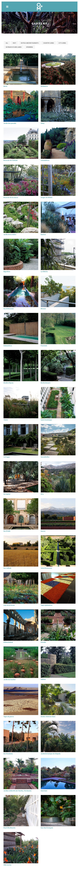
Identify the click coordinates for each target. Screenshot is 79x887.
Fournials (44, 346)
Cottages (6, 457)
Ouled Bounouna (46, 568)
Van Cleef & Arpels (47, 828)
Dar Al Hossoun (8, 309)
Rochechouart (45, 383)
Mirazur (43, 309)
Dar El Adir (6, 531)
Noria (5, 86)
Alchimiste (44, 86)
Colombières (45, 160)
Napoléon (6, 271)
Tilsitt (5, 420)
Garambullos (45, 457)
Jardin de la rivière (9, 234)
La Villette (44, 271)
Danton (43, 234)
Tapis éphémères (46, 605)
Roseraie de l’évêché (10, 160)
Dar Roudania (8, 754)
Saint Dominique (46, 420)
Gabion (43, 679)
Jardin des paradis (9, 123)
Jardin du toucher (9, 679)
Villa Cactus (7, 865)
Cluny (42, 123)
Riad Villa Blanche (9, 828)
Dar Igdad (6, 494)
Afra (42, 494)
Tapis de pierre (8, 716)
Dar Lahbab (7, 568)
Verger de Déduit (46, 197)
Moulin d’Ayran (8, 383)
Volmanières (7, 346)
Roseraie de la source (10, 197)
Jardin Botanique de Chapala (50, 754)
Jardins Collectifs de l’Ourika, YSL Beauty (17, 791)
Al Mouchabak (8, 642)
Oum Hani (44, 791)
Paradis (43, 642)
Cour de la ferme (9, 605)
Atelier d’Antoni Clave (48, 716)
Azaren (43, 531)
